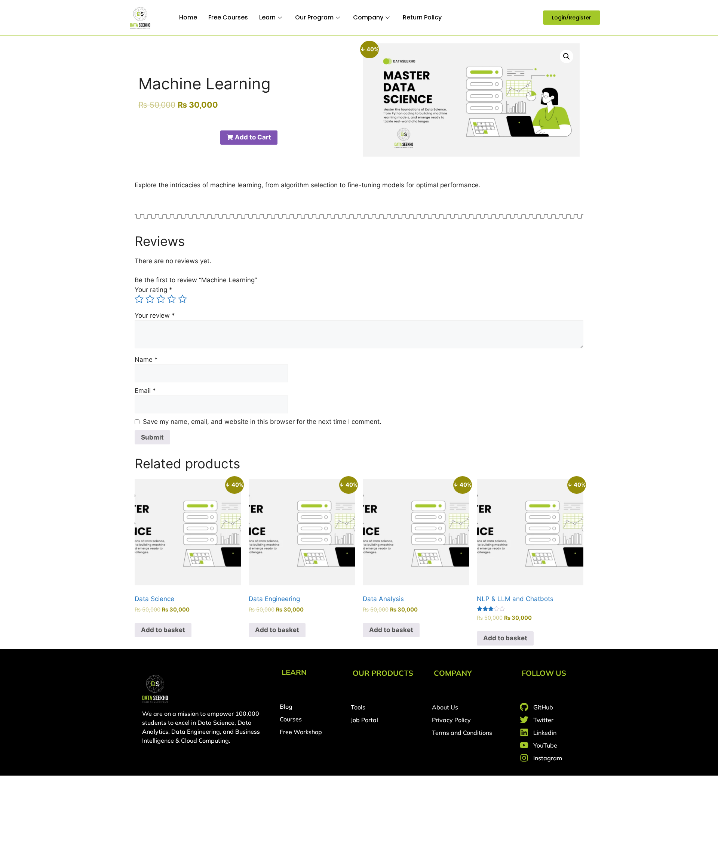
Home (188, 17)
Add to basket (163, 630)
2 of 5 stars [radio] (149, 299)
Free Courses (228, 17)
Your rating (153, 289)
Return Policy (422, 17)
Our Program (314, 17)
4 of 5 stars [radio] (171, 299)
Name (146, 359)
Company (368, 17)
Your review (155, 315)
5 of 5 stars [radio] (182, 299)
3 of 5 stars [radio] (160, 299)
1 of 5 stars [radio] (139, 299)
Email (145, 390)
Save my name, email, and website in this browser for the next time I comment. (262, 421)
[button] (566, 56)
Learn (267, 17)
